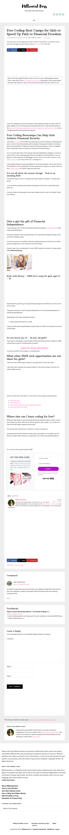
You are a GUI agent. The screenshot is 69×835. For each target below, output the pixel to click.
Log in (57, 829)
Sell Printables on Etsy (10, 796)
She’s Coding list (15, 403)
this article (16, 142)
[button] (34, 20)
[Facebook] (54, 502)
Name (9, 667)
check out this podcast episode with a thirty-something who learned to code (33, 128)
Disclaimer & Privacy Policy (12, 798)
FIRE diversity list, (12, 159)
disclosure (37, 44)
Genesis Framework (39, 829)
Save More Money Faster (11, 791)
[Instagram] (58, 502)
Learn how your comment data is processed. (43, 720)
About (9, 496)
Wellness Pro (26, 829)
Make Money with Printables (51, 504)
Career (16, 565)
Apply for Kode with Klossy (34, 348)
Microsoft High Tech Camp (18, 407)
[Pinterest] (60, 502)
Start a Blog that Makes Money (14, 793)
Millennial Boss (34, 5)
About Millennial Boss (10, 786)
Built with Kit (48, 478)
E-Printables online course (31, 80)
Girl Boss (21, 565)
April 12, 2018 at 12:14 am (21, 584)
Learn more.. (36, 737)
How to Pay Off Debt (10, 788)
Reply (8, 598)
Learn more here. (8, 780)
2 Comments (46, 37)
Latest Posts (15, 496)
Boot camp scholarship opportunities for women (25, 405)
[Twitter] (56, 502)
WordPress (50, 829)
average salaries (14, 168)
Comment (10, 639)
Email (9, 676)
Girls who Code (15, 400)
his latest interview (52, 228)
